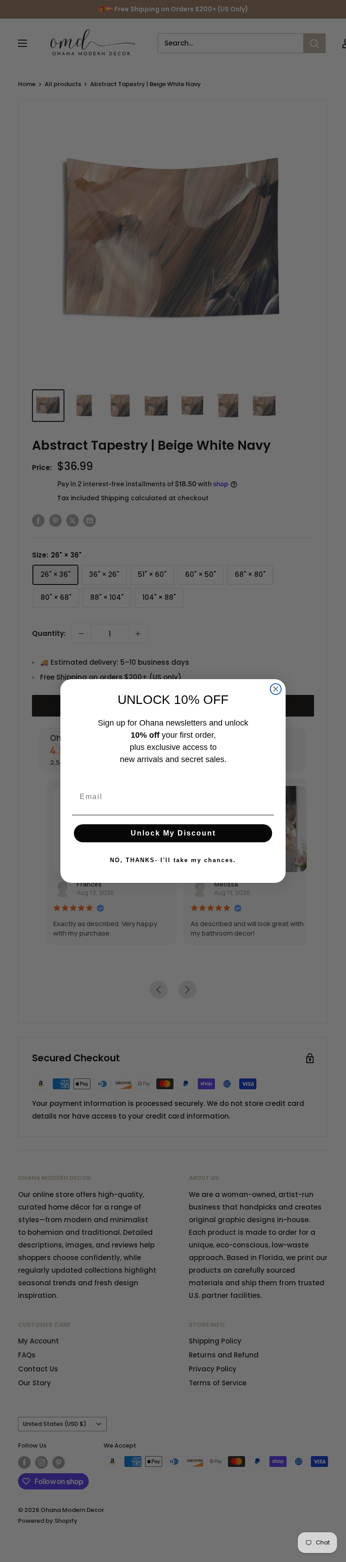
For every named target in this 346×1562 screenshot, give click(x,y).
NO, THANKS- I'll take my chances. (173, 860)
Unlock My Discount (173, 833)
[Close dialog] (275, 689)
